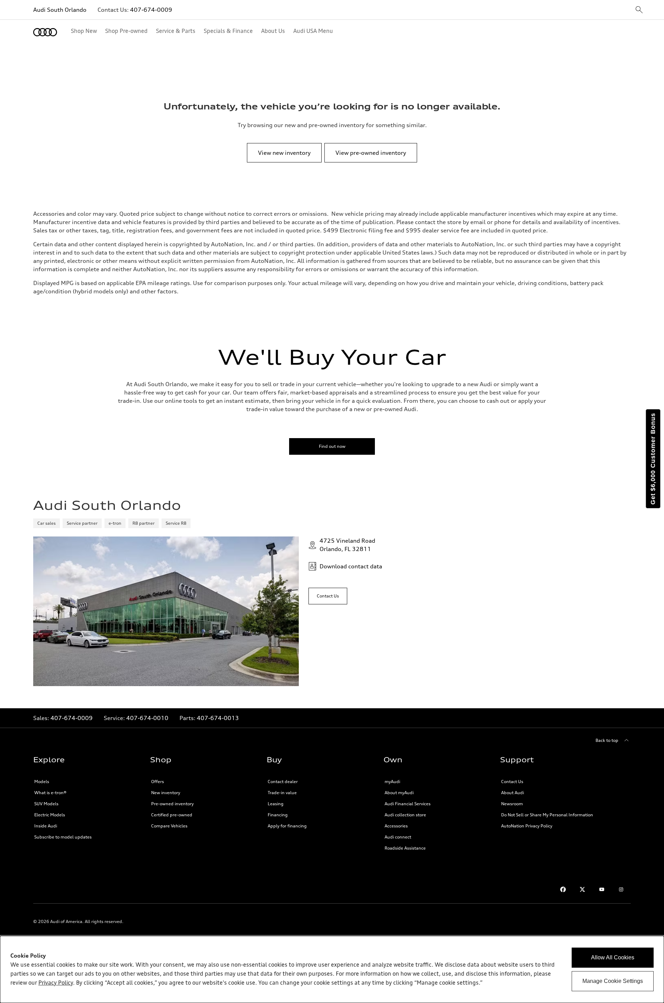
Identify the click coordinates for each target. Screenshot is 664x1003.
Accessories (396, 825)
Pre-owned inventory (172, 803)
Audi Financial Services (408, 803)
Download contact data (351, 566)
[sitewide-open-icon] (639, 10)
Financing (278, 814)
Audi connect (398, 837)
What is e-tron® (50, 792)
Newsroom (512, 803)
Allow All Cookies (612, 957)
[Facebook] (563, 889)
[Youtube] (601, 889)
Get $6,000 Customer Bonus (652, 459)
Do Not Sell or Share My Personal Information (547, 814)
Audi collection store (405, 814)
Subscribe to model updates (63, 837)
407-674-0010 (147, 717)
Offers (157, 781)
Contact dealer (283, 781)
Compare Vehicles (169, 825)
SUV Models (46, 803)
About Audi (512, 792)
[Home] (45, 32)
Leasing (276, 803)
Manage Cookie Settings (612, 981)
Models (41, 781)
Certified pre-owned (171, 814)
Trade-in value (282, 792)
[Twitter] (582, 889)
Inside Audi (45, 825)
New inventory (165, 792)
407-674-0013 (218, 717)
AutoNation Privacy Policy (526, 825)
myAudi (392, 781)
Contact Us (512, 781)
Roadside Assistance (405, 848)
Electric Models (49, 814)
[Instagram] (621, 889)
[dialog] (332, 969)
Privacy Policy (55, 983)
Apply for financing (287, 825)
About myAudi (399, 792)
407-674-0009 (151, 9)
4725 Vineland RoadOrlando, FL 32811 (347, 544)
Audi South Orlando (59, 9)
